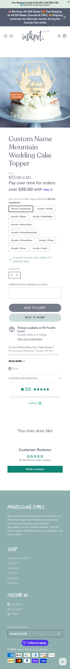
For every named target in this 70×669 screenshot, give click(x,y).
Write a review (35, 469)
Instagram (13, 578)
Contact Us (13, 563)
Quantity (14, 269)
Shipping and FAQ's (18, 558)
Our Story (12, 573)
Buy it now (35, 317)
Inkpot (21, 649)
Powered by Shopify (36, 649)
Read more (15, 361)
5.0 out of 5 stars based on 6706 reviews (35, 397)
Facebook (12, 583)
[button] (28, 124)
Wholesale (13, 568)
